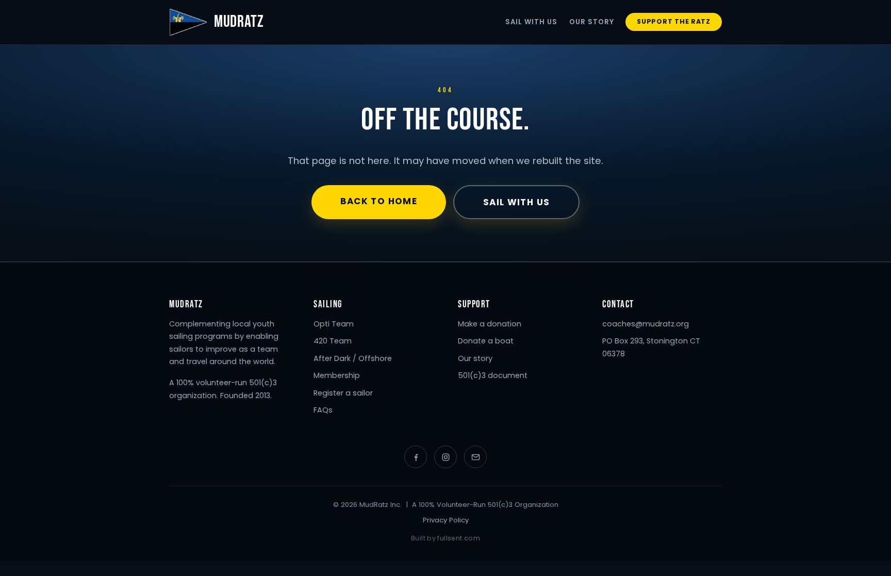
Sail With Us (531, 22)
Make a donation (489, 324)
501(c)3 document (492, 375)
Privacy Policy (446, 520)
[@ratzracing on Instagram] (445, 457)
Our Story (591, 22)
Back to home (378, 201)
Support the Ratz (674, 21)
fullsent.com (458, 538)
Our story (475, 358)
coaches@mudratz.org (645, 324)
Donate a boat (486, 341)
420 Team (333, 341)
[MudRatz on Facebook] (415, 457)
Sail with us (516, 202)
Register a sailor (343, 393)
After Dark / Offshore (353, 358)
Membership (337, 375)
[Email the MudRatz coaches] (475, 457)
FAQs (323, 410)
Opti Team (334, 324)
